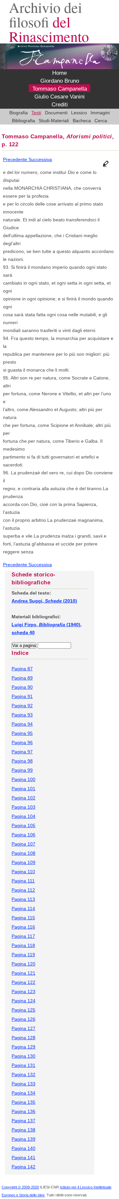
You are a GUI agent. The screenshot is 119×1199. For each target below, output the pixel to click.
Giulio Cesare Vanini (59, 97)
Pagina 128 (23, 1037)
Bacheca (82, 120)
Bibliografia (23, 120)
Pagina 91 (22, 696)
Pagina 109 (23, 862)
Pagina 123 (23, 991)
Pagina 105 (23, 825)
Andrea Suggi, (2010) (44, 600)
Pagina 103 (23, 807)
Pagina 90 (22, 687)
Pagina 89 (22, 678)
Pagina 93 (22, 714)
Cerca (101, 120)
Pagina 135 (23, 1102)
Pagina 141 (23, 1157)
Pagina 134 (23, 1093)
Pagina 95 (22, 733)
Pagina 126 (23, 1019)
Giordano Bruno (59, 81)
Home (59, 73)
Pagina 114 (23, 908)
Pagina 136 (23, 1111)
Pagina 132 (23, 1074)
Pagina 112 (23, 890)
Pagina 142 (23, 1166)
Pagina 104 (23, 816)
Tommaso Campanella (59, 89)
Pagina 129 (23, 1046)
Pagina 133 (23, 1083)
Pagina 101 (23, 788)
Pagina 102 (23, 797)
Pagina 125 (23, 1010)
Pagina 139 (23, 1139)
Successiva (40, 159)
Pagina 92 (22, 705)
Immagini (100, 112)
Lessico (79, 112)
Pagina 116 (23, 927)
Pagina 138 (23, 1129)
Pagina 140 (23, 1148)
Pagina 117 (23, 936)
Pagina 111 (23, 880)
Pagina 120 (23, 963)
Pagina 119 (23, 954)
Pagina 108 (23, 853)
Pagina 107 (23, 844)
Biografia (18, 112)
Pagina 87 (22, 668)
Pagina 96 (22, 742)
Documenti (56, 112)
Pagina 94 (22, 724)
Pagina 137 (23, 1120)
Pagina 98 (22, 761)
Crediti (60, 104)
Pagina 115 (23, 917)
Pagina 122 (23, 982)
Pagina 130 (23, 1056)
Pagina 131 (23, 1065)
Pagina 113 (23, 899)
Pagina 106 (23, 834)
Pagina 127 (23, 1028)
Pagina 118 (23, 945)
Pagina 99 (22, 770)
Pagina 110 (23, 871)
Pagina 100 (23, 779)
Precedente (15, 159)
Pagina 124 (23, 1000)
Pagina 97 (22, 751)
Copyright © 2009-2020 (20, 1187)
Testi (36, 112)
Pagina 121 (23, 973)
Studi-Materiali (54, 120)
